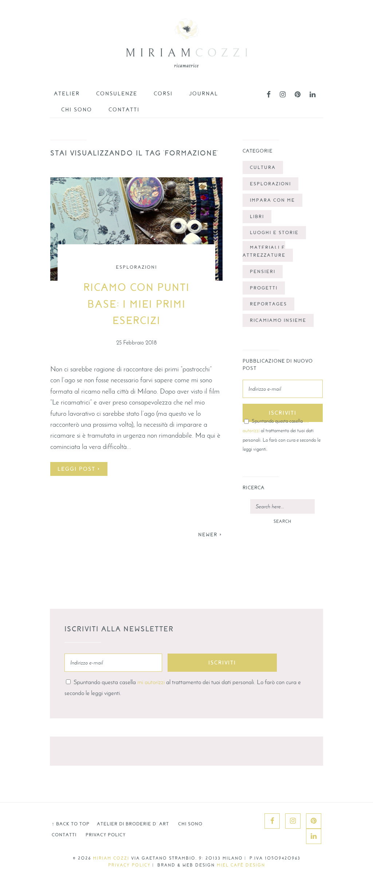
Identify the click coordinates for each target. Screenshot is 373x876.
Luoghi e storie (274, 233)
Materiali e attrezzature (264, 251)
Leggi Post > (79, 469)
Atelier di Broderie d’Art (133, 824)
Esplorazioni (136, 267)
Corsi (163, 93)
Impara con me (272, 200)
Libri (257, 217)
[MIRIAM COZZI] (186, 52)
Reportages (268, 304)
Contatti (124, 109)
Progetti (264, 288)
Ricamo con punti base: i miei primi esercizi (136, 304)
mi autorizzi (151, 682)
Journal (203, 93)
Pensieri (262, 272)
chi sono (76, 109)
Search (282, 521)
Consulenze (116, 93)
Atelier (67, 93)
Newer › (210, 535)
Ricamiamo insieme (278, 320)
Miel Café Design (241, 865)
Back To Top (71, 824)
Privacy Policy (106, 835)
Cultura (263, 167)
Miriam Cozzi (111, 858)
